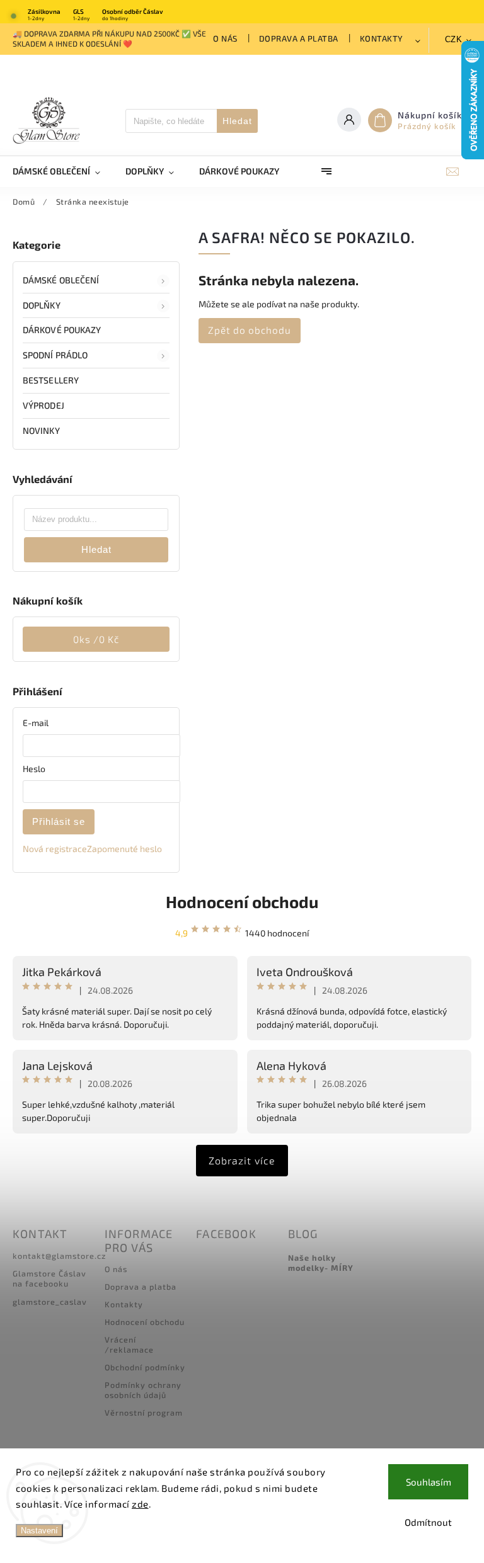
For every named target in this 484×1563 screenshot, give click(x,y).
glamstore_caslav (50, 1302)
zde (140, 1503)
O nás (225, 38)
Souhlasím (428, 1481)
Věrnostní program (144, 1412)
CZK (454, 39)
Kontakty (381, 38)
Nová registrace (55, 848)
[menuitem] (63, 171)
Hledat (237, 121)
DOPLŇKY (41, 305)
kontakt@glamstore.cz (59, 1256)
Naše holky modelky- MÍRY (321, 1263)
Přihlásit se (58, 821)
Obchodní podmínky (145, 1367)
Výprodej (43, 405)
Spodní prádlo (55, 355)
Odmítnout (428, 1522)
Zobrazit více (242, 1160)
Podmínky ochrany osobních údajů (143, 1390)
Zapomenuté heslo (124, 848)
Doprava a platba (298, 38)
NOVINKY (41, 430)
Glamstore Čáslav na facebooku (49, 1278)
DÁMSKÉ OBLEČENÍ (61, 280)
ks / (96, 639)
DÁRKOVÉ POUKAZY (62, 329)
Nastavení (39, 1530)
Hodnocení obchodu (242, 901)
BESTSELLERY (51, 380)
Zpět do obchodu (249, 330)
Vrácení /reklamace (129, 1344)
